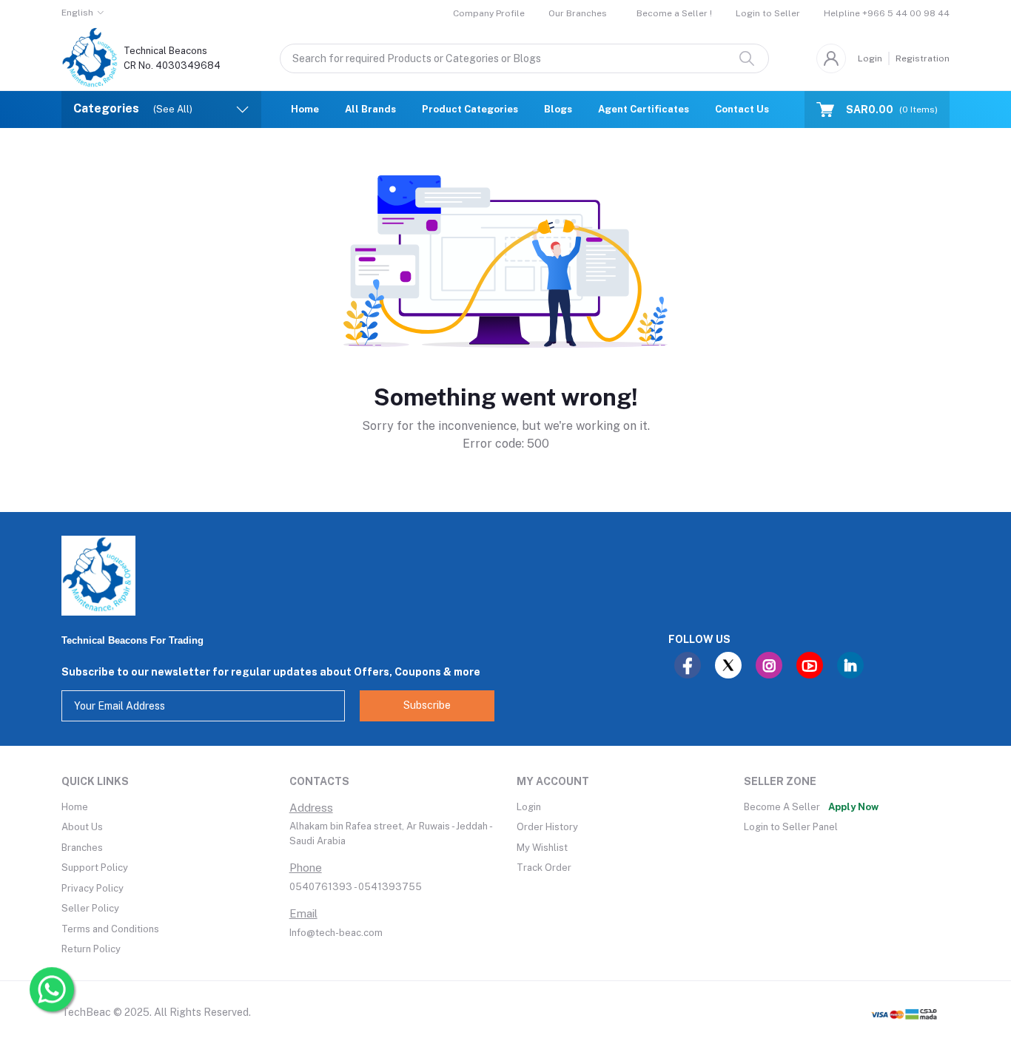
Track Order (544, 867)
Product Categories (470, 109)
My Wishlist (542, 847)
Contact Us (742, 109)
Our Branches (577, 13)
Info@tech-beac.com (336, 932)
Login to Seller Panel (791, 826)
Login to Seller (768, 13)
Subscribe (427, 705)
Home (305, 109)
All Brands (370, 109)
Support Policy (94, 867)
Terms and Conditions (110, 928)
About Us (82, 826)
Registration (923, 58)
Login (870, 58)
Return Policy (91, 948)
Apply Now (853, 806)
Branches (82, 847)
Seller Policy (90, 908)
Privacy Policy (92, 888)
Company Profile (489, 13)
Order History (547, 826)
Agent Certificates (643, 109)
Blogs (558, 109)
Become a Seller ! (674, 13)
